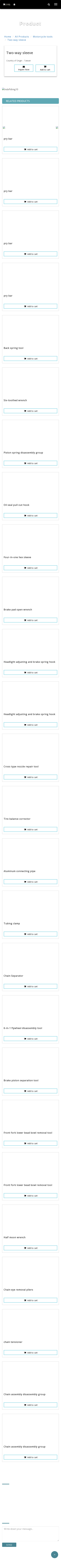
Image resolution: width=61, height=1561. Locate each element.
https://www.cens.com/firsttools (22, 1512)
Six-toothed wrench (15, 400)
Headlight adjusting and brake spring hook (29, 661)
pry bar (8, 138)
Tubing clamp (12, 923)
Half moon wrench (15, 1237)
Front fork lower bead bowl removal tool (28, 1132)
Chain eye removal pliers (18, 1289)
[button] (54, 1554)
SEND (9, 1544)
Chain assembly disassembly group (25, 1394)
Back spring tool (13, 348)
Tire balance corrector (17, 818)
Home (7, 36)
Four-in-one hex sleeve (17, 557)
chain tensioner (13, 1342)
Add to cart (45, 69)
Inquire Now (23, 69)
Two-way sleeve (16, 39)
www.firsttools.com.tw (17, 1508)
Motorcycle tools (43, 36)
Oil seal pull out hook (16, 504)
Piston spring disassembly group (23, 452)
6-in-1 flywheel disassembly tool (23, 1028)
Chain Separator (13, 975)
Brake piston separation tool (21, 1080)
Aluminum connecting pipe (19, 871)
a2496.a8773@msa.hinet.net (21, 1503)
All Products (22, 36)
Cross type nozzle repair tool (21, 766)
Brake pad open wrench (18, 609)
